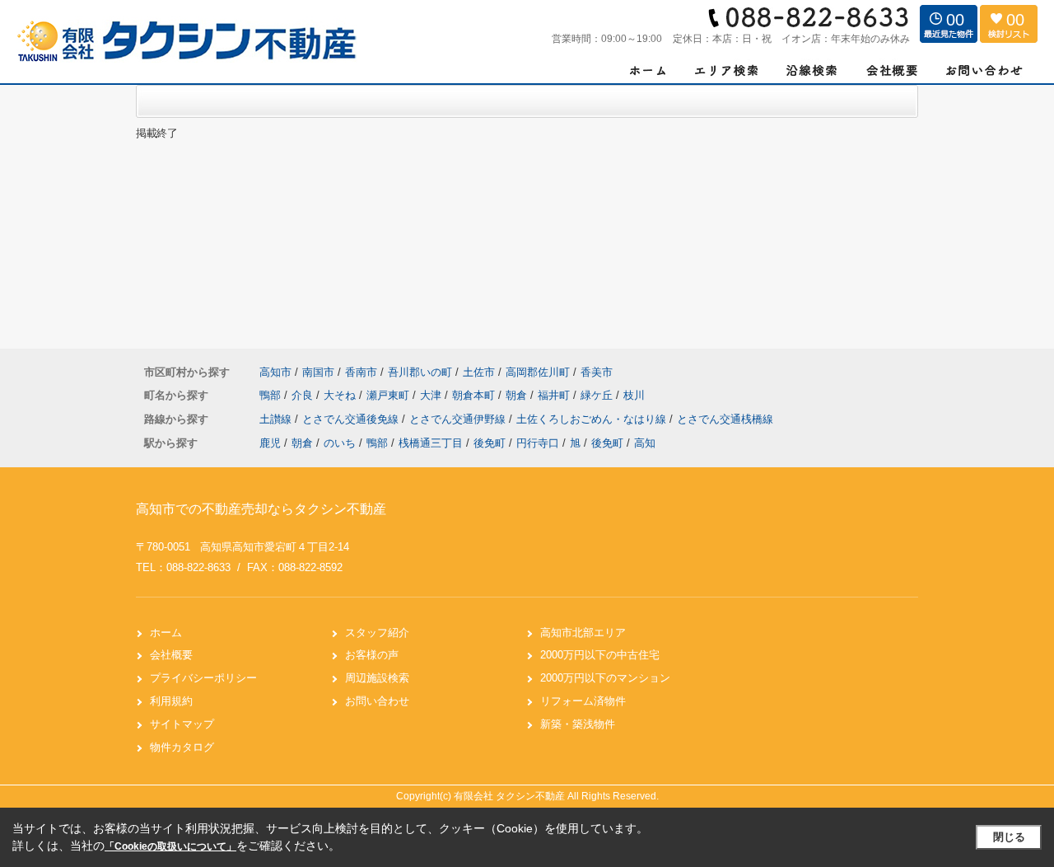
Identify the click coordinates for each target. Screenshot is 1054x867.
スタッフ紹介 (377, 632)
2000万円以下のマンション (605, 678)
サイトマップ (182, 724)
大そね (341, 395)
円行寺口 (537, 443)
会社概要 (171, 655)
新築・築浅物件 (577, 724)
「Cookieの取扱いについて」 (170, 846)
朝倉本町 (475, 395)
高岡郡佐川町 (538, 372)
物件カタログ (182, 747)
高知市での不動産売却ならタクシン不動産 (261, 509)
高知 (644, 443)
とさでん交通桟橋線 (725, 419)
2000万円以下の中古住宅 (600, 655)
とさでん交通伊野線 (459, 419)
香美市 (597, 372)
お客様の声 (372, 655)
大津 (432, 395)
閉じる (1009, 837)
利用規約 (171, 701)
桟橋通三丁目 (431, 443)
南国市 (318, 372)
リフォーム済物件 (583, 701)
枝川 (634, 395)
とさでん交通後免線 (352, 419)
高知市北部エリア (583, 632)
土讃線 (277, 419)
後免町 (489, 443)
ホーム (166, 632)
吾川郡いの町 (420, 372)
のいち (340, 443)
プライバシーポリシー (203, 678)
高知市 (275, 372)
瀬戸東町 (389, 395)
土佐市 (479, 372)
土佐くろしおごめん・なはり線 (592, 419)
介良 (303, 395)
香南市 (361, 372)
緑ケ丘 (598, 395)
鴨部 (271, 395)
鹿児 (270, 443)
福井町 (555, 395)
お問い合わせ (377, 701)
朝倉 (518, 395)
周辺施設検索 (377, 678)
